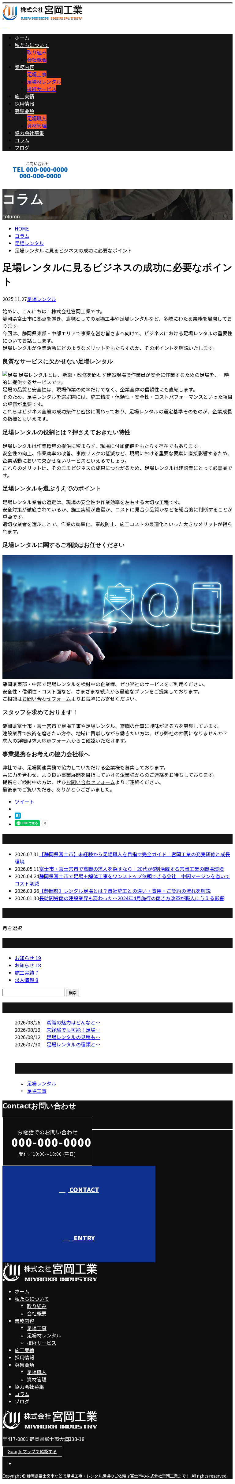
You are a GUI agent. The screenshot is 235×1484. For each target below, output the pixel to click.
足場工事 (37, 74)
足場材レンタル (44, 81)
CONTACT (23, 184)
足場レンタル (29, 243)
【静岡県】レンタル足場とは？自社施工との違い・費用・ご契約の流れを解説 (125, 890)
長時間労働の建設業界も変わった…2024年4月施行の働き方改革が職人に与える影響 (131, 898)
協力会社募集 (29, 132)
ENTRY (83, 1237)
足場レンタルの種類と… (73, 1044)
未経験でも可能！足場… (73, 1029)
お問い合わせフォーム (46, 698)
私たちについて (32, 45)
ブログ (22, 147)
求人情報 (26, 980)
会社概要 (37, 59)
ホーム (22, 37)
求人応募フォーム (51, 740)
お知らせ (28, 958)
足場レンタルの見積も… (73, 1037)
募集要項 (24, 111)
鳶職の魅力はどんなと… (73, 1022)
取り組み (37, 52)
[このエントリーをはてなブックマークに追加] (18, 816)
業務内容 (24, 67)
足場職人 (37, 118)
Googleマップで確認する (32, 1451)
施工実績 (24, 96)
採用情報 (24, 103)
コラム (22, 140)
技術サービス (41, 89)
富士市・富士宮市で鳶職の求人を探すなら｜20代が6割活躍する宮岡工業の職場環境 (131, 868)
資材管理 (37, 125)
